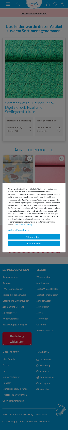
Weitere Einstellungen (19, 229)
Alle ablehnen (34, 243)
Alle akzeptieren (34, 236)
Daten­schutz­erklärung (23, 224)
